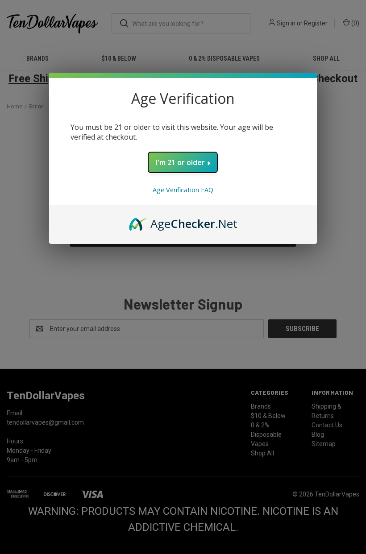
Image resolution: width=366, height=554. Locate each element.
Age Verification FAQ (183, 190)
